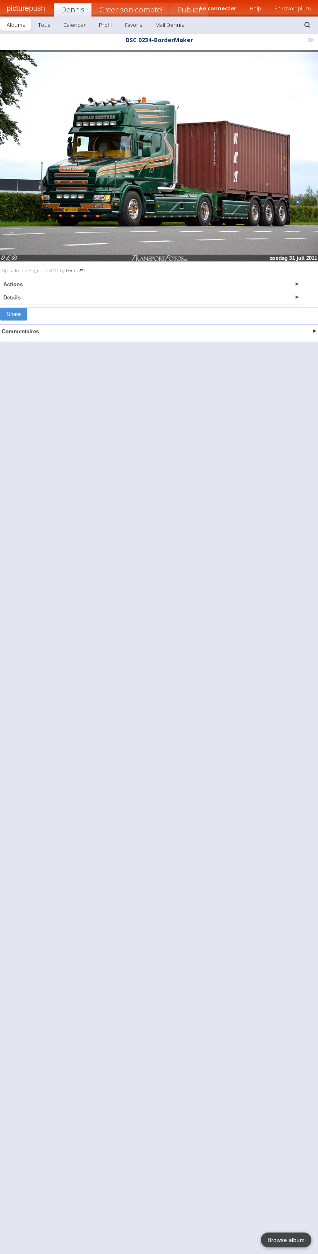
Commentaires (20, 331)
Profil (105, 24)
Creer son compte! (130, 9)
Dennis (72, 9)
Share (14, 314)
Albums (16, 24)
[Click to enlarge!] (159, 155)
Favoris (133, 24)
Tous (44, 24)
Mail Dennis (169, 24)
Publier (189, 9)
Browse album (286, 1240)
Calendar (74, 24)
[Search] (307, 24)
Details (12, 297)
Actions (13, 284)
